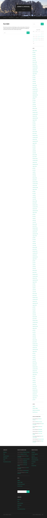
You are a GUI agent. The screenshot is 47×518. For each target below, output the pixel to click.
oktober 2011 (35, 393)
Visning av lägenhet (35, 454)
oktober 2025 (35, 69)
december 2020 (35, 181)
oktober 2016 (35, 278)
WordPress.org (35, 412)
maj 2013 (34, 357)
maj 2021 (34, 172)
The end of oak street (35, 459)
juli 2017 (34, 260)
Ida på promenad (26, 470)
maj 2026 (34, 56)
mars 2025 (34, 83)
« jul (33, 43)
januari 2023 (35, 133)
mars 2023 (34, 129)
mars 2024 (34, 106)
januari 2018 (35, 249)
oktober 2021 (35, 162)
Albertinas (5, 452)
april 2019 (34, 220)
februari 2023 (35, 131)
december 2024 (35, 89)
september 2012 (35, 372)
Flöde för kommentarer (36, 410)
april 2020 (34, 197)
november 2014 (35, 322)
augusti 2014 (35, 328)
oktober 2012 (35, 370)
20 (38, 38)
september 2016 (35, 280)
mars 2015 (34, 314)
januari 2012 (35, 388)
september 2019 (35, 210)
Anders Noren (38, 514)
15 (41, 36)
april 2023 (34, 127)
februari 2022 (35, 154)
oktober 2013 (35, 347)
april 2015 (34, 312)
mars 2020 (34, 199)
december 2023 (35, 112)
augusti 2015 (35, 305)
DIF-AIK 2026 (34, 465)
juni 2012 (34, 378)
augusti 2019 (35, 212)
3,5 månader (33, 461)
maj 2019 (34, 218)
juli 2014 (34, 330)
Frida (4, 454)
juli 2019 (34, 214)
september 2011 (35, 395)
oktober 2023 (35, 116)
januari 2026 (35, 64)
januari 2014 (35, 341)
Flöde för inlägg (35, 408)
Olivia (4, 459)
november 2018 (35, 229)
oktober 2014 (35, 324)
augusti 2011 (35, 397)
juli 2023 (34, 121)
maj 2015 (34, 310)
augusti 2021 (35, 166)
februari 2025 (35, 85)
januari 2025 (35, 87)
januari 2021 (35, 179)
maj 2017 (34, 264)
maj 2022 (34, 148)
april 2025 (34, 81)
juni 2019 (34, 216)
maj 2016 (34, 287)
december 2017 (35, 251)
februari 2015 (35, 316)
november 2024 (35, 91)
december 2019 (35, 204)
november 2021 (35, 160)
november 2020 (35, 183)
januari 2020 (35, 202)
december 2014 (35, 320)
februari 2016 (35, 293)
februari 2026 (35, 62)
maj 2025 (34, 79)
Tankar (17, 17)
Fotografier (11, 17)
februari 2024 (35, 108)
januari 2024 (35, 110)
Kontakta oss (22, 17)
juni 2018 (34, 239)
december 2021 (35, 158)
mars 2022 (34, 152)
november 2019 (35, 206)
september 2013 (35, 349)
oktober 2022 (35, 139)
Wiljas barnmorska (34, 457)
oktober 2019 (35, 208)
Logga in (34, 406)
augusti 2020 (35, 189)
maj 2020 (34, 195)
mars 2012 (34, 384)
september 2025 (35, 71)
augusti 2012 (35, 374)
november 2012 (35, 368)
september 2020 (35, 187)
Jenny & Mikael (23, 6)
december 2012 (35, 366)
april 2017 (34, 266)
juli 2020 (34, 191)
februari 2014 (35, 339)
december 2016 (35, 274)
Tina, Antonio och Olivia (7, 461)
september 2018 (35, 233)
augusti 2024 (35, 96)
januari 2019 (35, 226)
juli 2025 (34, 75)
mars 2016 (34, 291)
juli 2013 (34, 353)
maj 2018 (34, 241)
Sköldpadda (40, 429)
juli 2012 (34, 376)
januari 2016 (35, 295)
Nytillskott (33, 452)
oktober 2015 (35, 301)
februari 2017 (35, 270)
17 (33, 38)
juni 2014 (34, 332)
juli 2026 (34, 52)
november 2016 (35, 276)
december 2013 (35, 343)
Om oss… (4, 17)
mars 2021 (34, 175)
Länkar (28, 17)
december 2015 (35, 297)
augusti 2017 (35, 258)
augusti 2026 (35, 50)
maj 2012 (34, 380)
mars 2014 (34, 337)
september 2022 (35, 141)
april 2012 (34, 382)
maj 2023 (34, 125)
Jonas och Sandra (20, 503)
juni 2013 (34, 355)
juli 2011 (34, 399)
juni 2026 (34, 54)
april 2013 (34, 359)
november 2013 (35, 345)
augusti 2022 (35, 143)
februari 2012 (35, 386)
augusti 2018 (35, 235)
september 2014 (35, 326)
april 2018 (34, 243)
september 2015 (35, 303)
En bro (33, 463)
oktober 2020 (35, 185)
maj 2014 (34, 334)
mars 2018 (34, 245)
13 (38, 36)
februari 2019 (35, 224)
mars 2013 (34, 361)
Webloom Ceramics (39, 421)
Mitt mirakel (5, 457)
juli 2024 (34, 98)
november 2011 (35, 391)
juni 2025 (34, 77)
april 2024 (34, 104)
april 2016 (34, 289)
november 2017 (35, 253)
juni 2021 (34, 170)
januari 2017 (35, 272)
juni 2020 (34, 193)
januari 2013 (35, 364)
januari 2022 (35, 156)
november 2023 (35, 114)
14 (39, 36)
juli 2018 (34, 237)
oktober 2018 (35, 231)
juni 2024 (34, 100)
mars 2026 (34, 60)
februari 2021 (35, 177)
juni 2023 (34, 123)
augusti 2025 (35, 73)
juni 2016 (34, 285)
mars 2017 (34, 268)
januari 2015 (35, 318)
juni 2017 (34, 262)
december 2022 (35, 135)
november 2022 (35, 137)
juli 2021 (34, 168)
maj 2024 (34, 102)
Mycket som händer (26, 458)
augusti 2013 (35, 351)
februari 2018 (35, 247)
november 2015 (35, 299)
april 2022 (34, 150)
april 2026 (34, 58)
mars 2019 (34, 222)
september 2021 (35, 164)
